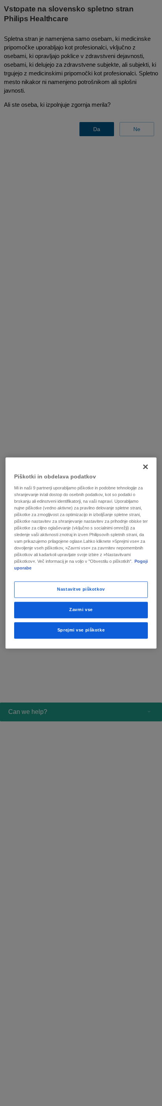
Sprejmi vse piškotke (81, 630)
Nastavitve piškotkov (81, 589)
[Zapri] (145, 466)
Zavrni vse (81, 610)
